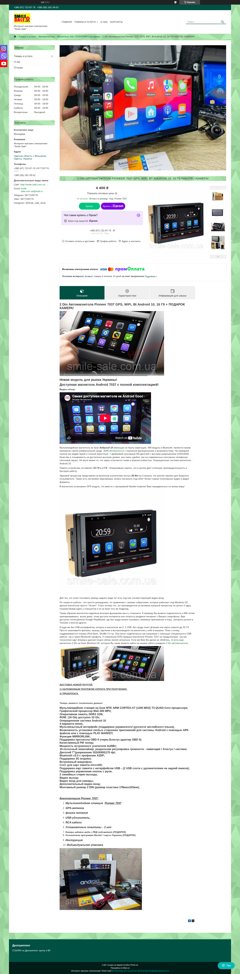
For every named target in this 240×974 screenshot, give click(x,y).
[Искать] (222, 22)
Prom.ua (134, 965)
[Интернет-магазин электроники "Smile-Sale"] (22, 18)
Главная (67, 22)
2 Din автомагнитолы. (177, 643)
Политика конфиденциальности (154, 971)
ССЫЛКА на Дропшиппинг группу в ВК (31, 950)
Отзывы (18, 67)
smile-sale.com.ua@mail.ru (32, 190)
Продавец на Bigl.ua (120, 968)
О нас (104, 22)
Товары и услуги (85, 22)
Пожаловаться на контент (126, 971)
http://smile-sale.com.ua (32, 184)
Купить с (107, 206)
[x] (193, 921)
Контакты (116, 22)
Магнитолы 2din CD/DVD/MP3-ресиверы (78, 36)
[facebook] (189, 921)
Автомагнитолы (46, 36)
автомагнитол (116, 450)
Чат (229, 965)
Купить (89, 206)
